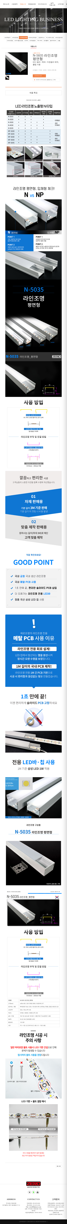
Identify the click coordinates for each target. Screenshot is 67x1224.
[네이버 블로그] (33, 1192)
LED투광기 (8, 37)
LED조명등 (10, 40)
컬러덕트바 (53, 40)
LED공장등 (15, 37)
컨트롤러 (46, 40)
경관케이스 (41, 37)
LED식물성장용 (18, 40)
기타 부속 (39, 40)
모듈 (59, 40)
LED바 (26, 40)
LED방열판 (32, 40)
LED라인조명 (23, 37)
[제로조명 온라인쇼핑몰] (29, 1192)
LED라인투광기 (33, 37)
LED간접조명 (59, 37)
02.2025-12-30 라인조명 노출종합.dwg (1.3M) (45, 79)
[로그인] (47, 1221)
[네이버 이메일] (37, 1192)
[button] (7, 78)
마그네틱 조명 (50, 37)
